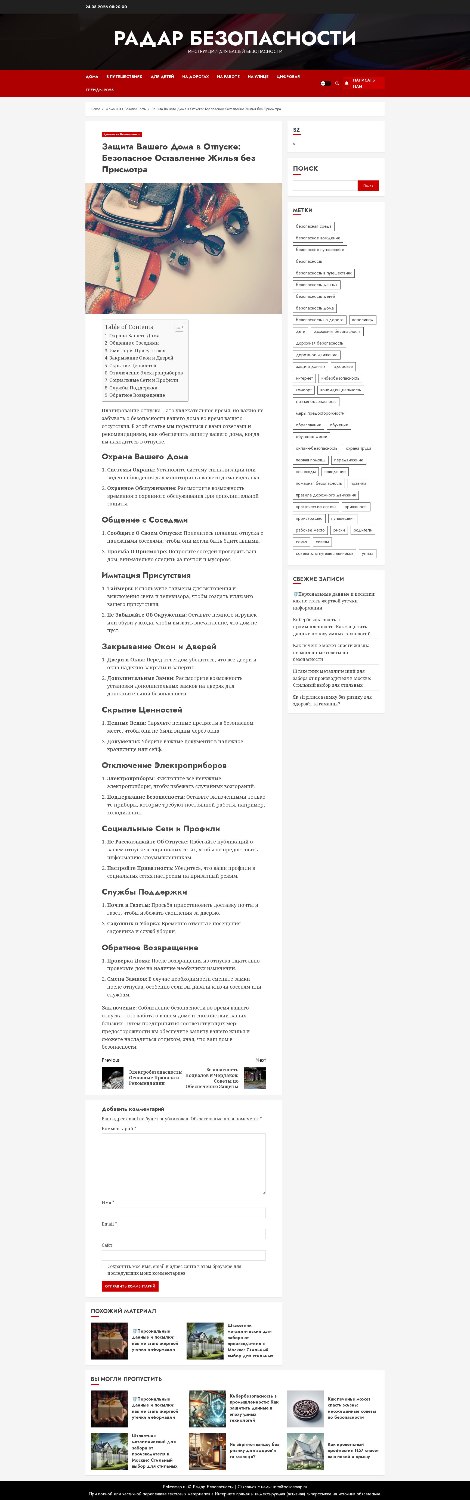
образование (308, 425)
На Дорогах (195, 76)
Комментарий (119, 1129)
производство (309, 518)
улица (367, 554)
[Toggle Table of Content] (177, 327)
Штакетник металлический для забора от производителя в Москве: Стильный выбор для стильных (250, 1340)
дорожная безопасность (319, 343)
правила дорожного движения (326, 495)
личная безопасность (316, 402)
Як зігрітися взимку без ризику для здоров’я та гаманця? (254, 1450)
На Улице (258, 76)
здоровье (343, 367)
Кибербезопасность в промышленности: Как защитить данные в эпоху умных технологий (332, 627)
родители (363, 530)
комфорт (304, 390)
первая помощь (311, 460)
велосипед (362, 320)
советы (322, 542)
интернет (304, 378)
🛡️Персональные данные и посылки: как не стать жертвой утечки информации (155, 1340)
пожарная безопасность (319, 483)
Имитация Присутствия (137, 350)
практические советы (316, 507)
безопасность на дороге (320, 320)
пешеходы (306, 472)
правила (358, 483)
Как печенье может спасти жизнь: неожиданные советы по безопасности (331, 652)
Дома (91, 76)
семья (301, 542)
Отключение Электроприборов (146, 373)
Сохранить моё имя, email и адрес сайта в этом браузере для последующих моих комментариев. (174, 1269)
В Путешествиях (124, 76)
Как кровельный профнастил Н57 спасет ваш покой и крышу (353, 1450)
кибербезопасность (340, 378)
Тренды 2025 (99, 90)
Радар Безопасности (235, 38)
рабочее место (310, 530)
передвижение (348, 460)
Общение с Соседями (134, 343)
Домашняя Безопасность (121, 134)
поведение (335, 472)
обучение (339, 425)
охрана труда (358, 448)
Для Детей (162, 76)
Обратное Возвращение (137, 395)
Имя (108, 1202)
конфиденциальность (340, 390)
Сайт (107, 1245)
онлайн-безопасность (316, 448)
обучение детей (311, 437)
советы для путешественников (324, 554)
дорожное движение (317, 355)
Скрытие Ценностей (132, 365)
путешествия (342, 518)
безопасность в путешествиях (324, 273)
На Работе (228, 76)
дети (300, 332)
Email (109, 1224)
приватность (356, 507)
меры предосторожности (320, 413)
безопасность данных (317, 285)
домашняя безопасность (337, 332)
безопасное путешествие (320, 250)
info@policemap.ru (290, 1487)
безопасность (309, 261)
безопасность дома (315, 308)
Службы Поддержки (133, 388)
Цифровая (288, 76)
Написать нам (364, 83)
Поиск (305, 168)
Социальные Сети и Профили (143, 380)
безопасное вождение (318, 238)
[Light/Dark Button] (325, 83)
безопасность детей (315, 296)
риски (339, 530)
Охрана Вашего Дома (134, 335)
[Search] (337, 83)
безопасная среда (314, 226)
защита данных (310, 367)
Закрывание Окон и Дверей (141, 358)
